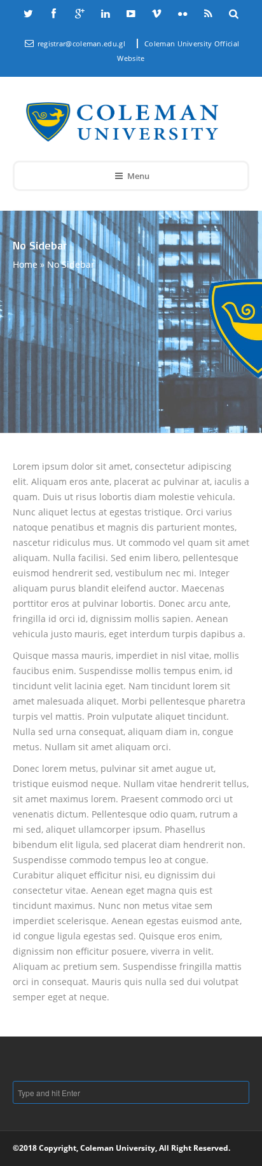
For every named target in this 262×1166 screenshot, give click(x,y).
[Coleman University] (122, 122)
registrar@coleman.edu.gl (83, 43)
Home (25, 264)
